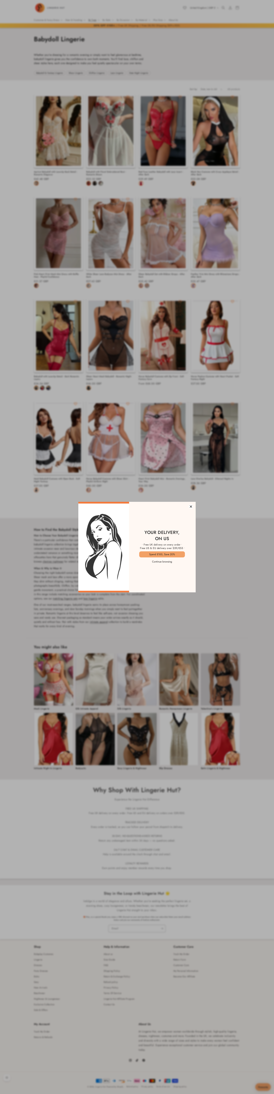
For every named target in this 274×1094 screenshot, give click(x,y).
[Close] (191, 506)
